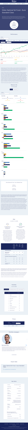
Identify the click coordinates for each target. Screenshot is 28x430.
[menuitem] (26, 1)
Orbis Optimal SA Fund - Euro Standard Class (10, 369)
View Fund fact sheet (14, 26)
